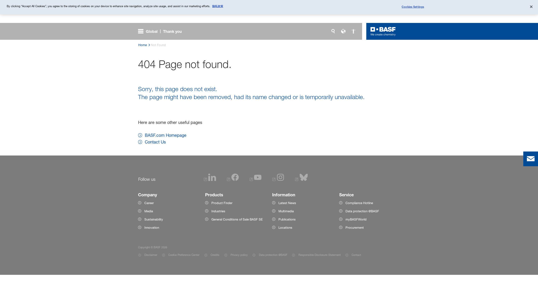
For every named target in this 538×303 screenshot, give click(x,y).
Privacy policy (239, 254)
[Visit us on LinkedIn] (210, 180)
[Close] (531, 6)
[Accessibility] (353, 31)
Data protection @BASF (273, 254)
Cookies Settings (413, 6)
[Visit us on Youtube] (255, 180)
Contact (356, 254)
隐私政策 (217, 6)
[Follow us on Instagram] (278, 180)
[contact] (530, 159)
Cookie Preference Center (183, 254)
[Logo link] (383, 31)
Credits (215, 254)
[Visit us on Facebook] (233, 180)
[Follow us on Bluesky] (301, 180)
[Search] (333, 31)
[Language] (343, 31)
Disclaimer (150, 254)
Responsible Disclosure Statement (319, 254)
